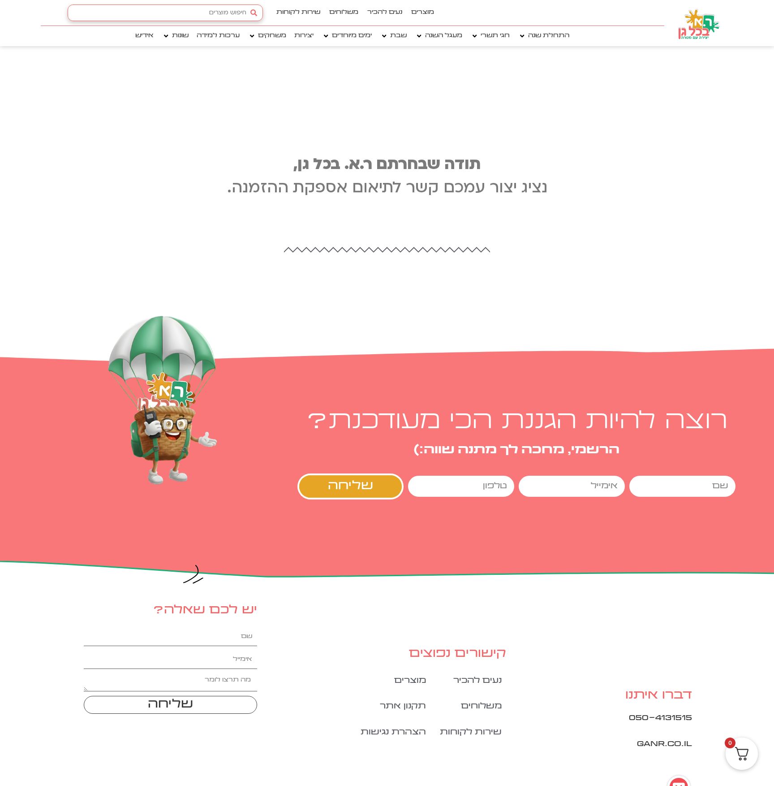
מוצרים (422, 12)
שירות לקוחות (298, 12)
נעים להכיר (384, 12)
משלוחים (343, 12)
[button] (543, 36)
